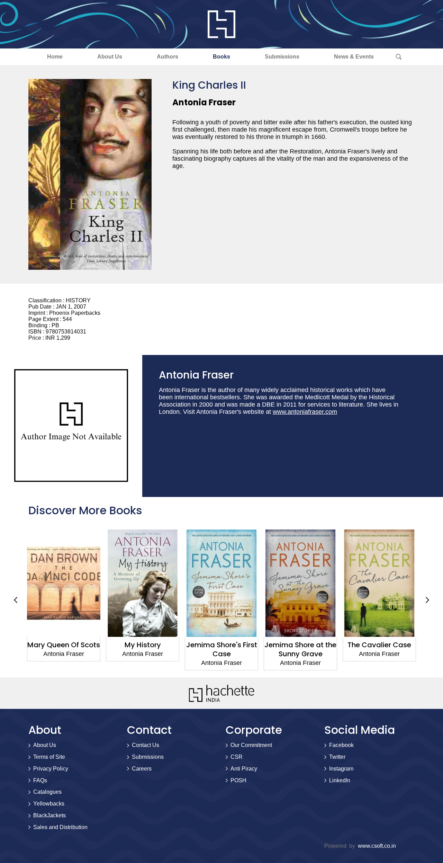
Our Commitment (251, 745)
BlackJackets (49, 815)
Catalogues (47, 792)
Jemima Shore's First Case (147, 649)
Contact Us (145, 745)
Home (55, 57)
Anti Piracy (243, 769)
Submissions (282, 57)
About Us (109, 57)
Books (221, 57)
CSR (236, 757)
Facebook (341, 745)
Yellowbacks (48, 804)
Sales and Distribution (60, 827)
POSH (238, 780)
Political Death (384, 644)
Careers (142, 769)
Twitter (337, 757)
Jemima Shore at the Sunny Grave (226, 649)
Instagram (341, 769)
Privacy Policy (50, 769)
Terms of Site (49, 757)
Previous (15, 600)
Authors (167, 57)
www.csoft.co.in (377, 846)
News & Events (354, 57)
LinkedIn (339, 780)
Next (427, 600)
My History (68, 644)
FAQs (40, 780)
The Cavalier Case (305, 644)
